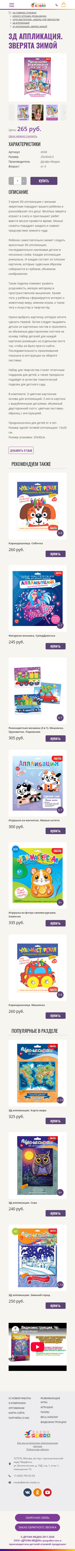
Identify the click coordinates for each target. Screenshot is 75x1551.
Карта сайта (17, 1413)
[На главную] (38, 5)
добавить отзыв (21, 450)
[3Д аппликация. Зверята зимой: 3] (52, 113)
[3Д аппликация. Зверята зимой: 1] (23, 113)
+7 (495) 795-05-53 (24, 1475)
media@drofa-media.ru (27, 1482)
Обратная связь (37, 1518)
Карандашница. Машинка (27, 1005)
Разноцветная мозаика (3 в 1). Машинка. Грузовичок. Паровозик (36, 729)
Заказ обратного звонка (37, 1527)
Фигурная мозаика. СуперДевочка (32, 635)
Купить (55, 554)
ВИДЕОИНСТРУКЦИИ (53, 1422)
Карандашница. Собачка (26, 543)
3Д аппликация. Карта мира (27, 1110)
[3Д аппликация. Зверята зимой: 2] (37, 113)
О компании (17, 1403)
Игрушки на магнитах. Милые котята (34, 820)
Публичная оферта (37, 1449)
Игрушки (47, 1407)
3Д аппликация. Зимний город (29, 1295)
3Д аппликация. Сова (23, 1202)
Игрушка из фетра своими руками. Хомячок (32, 914)
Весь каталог (49, 1417)
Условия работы (20, 1398)
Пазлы (45, 1412)
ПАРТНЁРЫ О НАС (19, 1418)
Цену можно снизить (23, 136)
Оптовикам (16, 1408)
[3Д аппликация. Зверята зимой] (38, 77)
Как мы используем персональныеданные (37, 1444)
